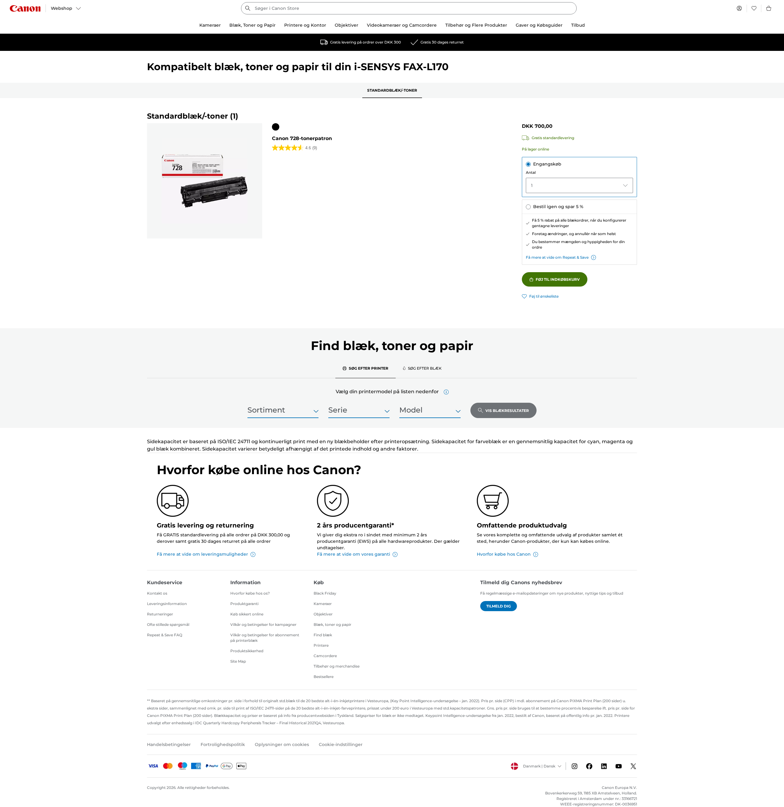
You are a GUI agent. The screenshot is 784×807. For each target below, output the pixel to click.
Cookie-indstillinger (341, 744)
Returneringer (160, 614)
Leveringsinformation (167, 603)
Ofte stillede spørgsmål (168, 624)
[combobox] (409, 8)
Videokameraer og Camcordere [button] (402, 25)
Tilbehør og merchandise (337, 666)
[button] (446, 392)
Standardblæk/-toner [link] (392, 90)
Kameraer (323, 603)
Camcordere (325, 655)
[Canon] (25, 8)
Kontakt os (157, 593)
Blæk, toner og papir (332, 624)
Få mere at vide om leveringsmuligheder (202, 554)
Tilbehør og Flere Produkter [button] (476, 25)
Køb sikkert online (246, 614)
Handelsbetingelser (169, 744)
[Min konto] (739, 8)
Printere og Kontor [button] (305, 25)
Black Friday (325, 593)
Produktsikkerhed (246, 651)
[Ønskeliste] (754, 8)
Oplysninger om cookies (282, 744)
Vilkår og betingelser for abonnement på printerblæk (264, 638)
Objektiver (323, 614)
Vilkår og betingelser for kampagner (263, 624)
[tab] (365, 368)
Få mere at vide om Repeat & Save (557, 257)
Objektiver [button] (346, 25)
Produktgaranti (244, 603)
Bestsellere (324, 676)
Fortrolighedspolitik (223, 744)
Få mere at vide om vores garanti (353, 554)
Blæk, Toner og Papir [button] (252, 25)
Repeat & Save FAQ (164, 635)
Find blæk (323, 635)
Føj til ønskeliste (544, 296)
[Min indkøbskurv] (769, 8)
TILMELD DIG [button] (498, 606)
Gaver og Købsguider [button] (539, 25)
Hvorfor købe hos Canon (504, 554)
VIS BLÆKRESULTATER (507, 410)
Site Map (238, 661)
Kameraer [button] (210, 25)
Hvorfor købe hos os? (250, 593)
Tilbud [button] (578, 25)
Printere (321, 645)
